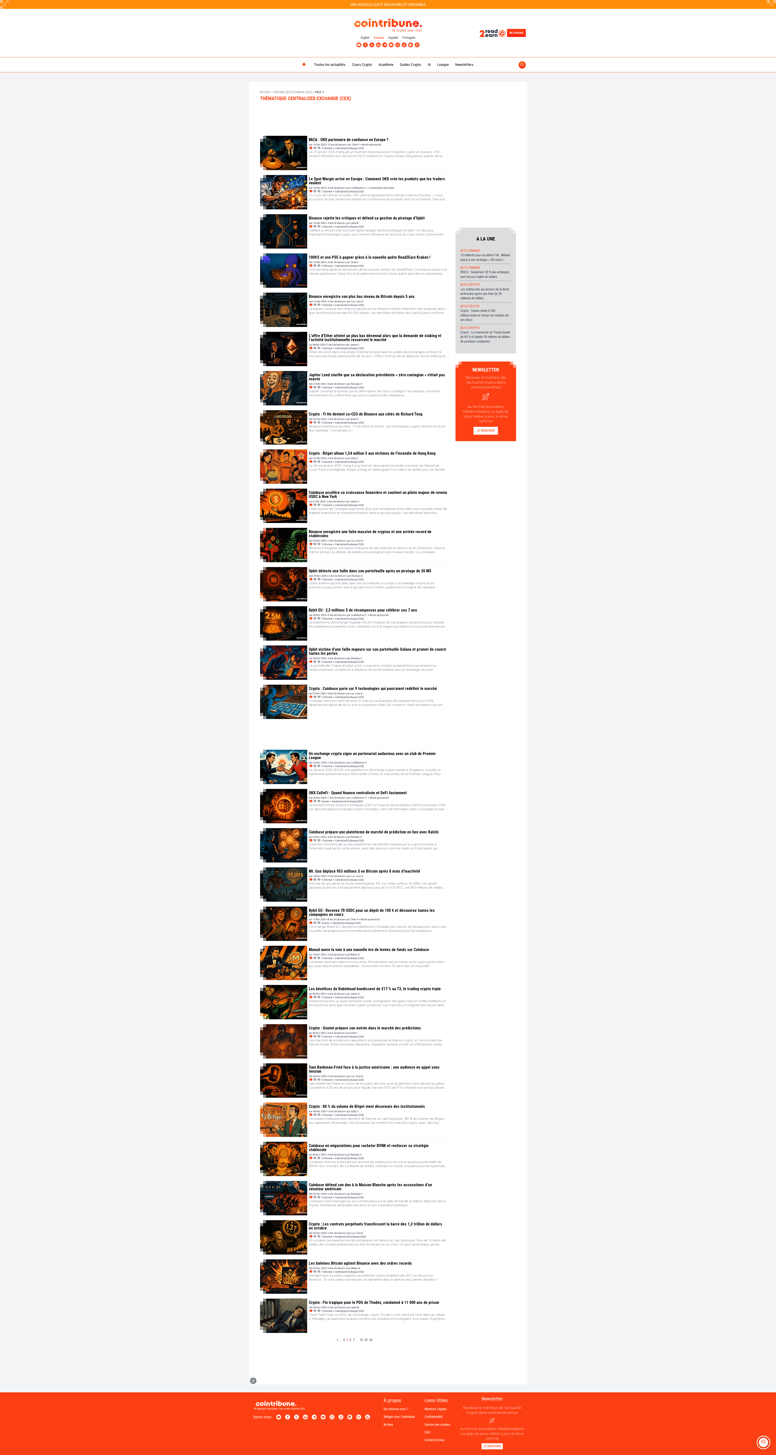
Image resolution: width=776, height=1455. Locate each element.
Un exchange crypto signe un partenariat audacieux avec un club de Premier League (372, 756)
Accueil (265, 92)
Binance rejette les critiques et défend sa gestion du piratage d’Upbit (367, 218)
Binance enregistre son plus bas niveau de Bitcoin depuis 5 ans (362, 296)
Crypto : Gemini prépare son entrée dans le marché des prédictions (365, 1028)
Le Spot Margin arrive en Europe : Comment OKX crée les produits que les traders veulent (377, 181)
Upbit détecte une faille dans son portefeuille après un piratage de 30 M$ (370, 571)
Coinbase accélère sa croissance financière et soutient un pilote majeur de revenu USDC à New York (378, 494)
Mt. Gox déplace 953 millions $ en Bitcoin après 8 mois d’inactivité (364, 871)
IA (429, 64)
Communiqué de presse (381, 187)
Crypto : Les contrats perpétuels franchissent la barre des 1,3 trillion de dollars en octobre (375, 1226)
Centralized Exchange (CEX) (292, 92)
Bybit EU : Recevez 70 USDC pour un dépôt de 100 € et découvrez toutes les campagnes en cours (372, 912)
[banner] (354, 120)
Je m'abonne (486, 430)
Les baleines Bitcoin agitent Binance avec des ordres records (360, 1263)
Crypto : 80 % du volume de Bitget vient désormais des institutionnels (367, 1106)
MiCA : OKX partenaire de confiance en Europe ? (348, 140)
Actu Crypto (470, 285)
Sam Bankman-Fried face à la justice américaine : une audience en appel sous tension (374, 1069)
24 (370, 1340)
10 (361, 1340)
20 (366, 1340)
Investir (325, 801)
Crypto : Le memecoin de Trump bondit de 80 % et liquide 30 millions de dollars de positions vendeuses (485, 336)
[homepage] (295, 64)
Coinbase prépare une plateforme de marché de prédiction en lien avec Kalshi (374, 832)
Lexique (443, 64)
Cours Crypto (362, 64)
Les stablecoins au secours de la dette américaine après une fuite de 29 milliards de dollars (484, 293)
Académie (386, 64)
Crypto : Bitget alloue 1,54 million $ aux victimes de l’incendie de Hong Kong (372, 453)
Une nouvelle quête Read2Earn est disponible (388, 4)
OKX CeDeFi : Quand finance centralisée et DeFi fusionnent (358, 793)
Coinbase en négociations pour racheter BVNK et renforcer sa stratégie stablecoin (369, 1148)
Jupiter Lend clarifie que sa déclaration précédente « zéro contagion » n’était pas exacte (377, 377)
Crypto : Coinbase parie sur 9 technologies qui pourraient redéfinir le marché (373, 688)
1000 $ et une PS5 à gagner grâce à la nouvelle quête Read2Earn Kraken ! (369, 257)
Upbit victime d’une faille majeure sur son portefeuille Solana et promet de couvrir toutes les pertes (377, 651)
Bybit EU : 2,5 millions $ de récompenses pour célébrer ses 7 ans (363, 610)
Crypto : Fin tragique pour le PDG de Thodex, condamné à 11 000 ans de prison (374, 1302)
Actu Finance (470, 251)
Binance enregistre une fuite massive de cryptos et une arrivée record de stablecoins (370, 534)
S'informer (327, 148)
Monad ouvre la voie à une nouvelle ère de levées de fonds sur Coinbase (369, 950)
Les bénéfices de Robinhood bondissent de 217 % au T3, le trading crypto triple (375, 989)
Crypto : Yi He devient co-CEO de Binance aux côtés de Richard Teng (365, 414)
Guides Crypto (410, 64)
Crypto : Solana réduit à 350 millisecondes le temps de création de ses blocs (484, 315)
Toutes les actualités (330, 64)
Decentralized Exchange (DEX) (347, 801)
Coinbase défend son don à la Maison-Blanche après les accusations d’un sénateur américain (370, 1187)
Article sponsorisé (371, 144)
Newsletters (464, 64)
